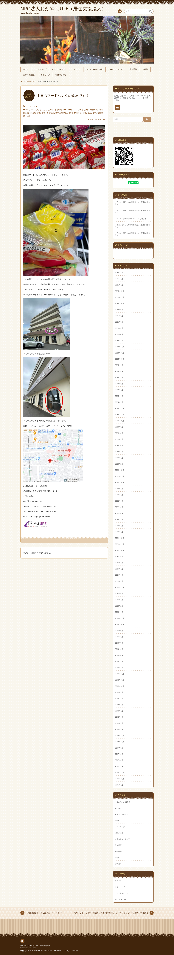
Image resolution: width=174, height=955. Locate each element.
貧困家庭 (77, 113)
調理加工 (64, 113)
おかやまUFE (60, 109)
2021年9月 (119, 556)
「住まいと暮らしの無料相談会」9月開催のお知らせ (132, 203)
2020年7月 (119, 600)
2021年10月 (119, 550)
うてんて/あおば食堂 (94, 69)
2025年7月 (119, 322)
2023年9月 (119, 427)
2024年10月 (119, 359)
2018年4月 (119, 717)
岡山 (101, 109)
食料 (94, 113)
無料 (57, 113)
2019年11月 (119, 618)
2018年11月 (119, 680)
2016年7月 (119, 785)
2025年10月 (119, 303)
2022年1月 (119, 532)
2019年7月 (119, 643)
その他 (117, 820)
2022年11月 (119, 476)
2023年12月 (119, 408)
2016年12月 (119, 772)
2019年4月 (119, 655)
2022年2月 (119, 526)
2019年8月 (119, 637)
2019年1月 (119, 667)
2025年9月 (119, 309)
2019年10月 (119, 624)
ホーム (26, 69)
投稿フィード (120, 887)
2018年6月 (119, 711)
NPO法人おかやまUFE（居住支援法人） (36, 945)
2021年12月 (119, 538)
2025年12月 (119, 291)
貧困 (71, 113)
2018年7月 (119, 704)
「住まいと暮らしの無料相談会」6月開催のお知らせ (132, 234)
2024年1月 (119, 402)
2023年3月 (119, 464)
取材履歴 (118, 845)
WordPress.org (120, 899)
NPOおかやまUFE (97, 119)
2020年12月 (119, 587)
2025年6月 (119, 328)
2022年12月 (119, 470)
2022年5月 (119, 507)
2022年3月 (119, 519)
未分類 (117, 857)
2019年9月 (119, 630)
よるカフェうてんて (116, 69)
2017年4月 (119, 760)
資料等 (145, 69)
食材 (28, 116)
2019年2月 (119, 661)
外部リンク (45, 75)
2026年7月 (119, 279)
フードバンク (31, 106)
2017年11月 (119, 742)
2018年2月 (119, 723)
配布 (84, 113)
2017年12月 (119, 735)
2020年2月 (119, 606)
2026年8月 (119, 272)
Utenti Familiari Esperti (28, 948)
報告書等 (118, 851)
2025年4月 (119, 334)
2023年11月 (119, 414)
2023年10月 (119, 421)
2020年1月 (119, 612)
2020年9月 (119, 593)
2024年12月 (119, 346)
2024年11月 (119, 353)
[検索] (147, 119)
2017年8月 (119, 754)
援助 (39, 113)
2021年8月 (119, 562)
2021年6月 (119, 569)
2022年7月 (119, 495)
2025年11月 (119, 297)
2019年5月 (119, 649)
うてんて (43, 109)
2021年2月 (119, 581)
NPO (27, 109)
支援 (44, 113)
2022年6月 (119, 501)
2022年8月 (119, 488)
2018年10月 (119, 686)
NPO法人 (34, 109)
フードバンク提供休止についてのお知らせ (130, 219)
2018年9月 (119, 692)
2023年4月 (119, 458)
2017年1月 (119, 766)
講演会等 (118, 864)
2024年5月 (119, 390)
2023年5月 (119, 451)
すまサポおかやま (59, 69)
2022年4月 (119, 513)
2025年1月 (119, 340)
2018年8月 (119, 698)
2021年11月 (119, 544)
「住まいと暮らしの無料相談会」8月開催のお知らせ (132, 211)
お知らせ (118, 808)
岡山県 (33, 113)
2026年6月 (119, 285)
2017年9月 (119, 748)
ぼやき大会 (119, 833)
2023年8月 (119, 433)
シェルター (76, 69)
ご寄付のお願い (29, 75)
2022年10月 (119, 482)
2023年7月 (119, 439)
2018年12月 (119, 674)
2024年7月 (119, 377)
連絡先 (120, 11)
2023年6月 (119, 445)
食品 (89, 113)
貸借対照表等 (60, 75)
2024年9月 (119, 365)
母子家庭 (50, 113)
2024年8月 (119, 371)
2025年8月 (119, 316)
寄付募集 (94, 109)
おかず (51, 109)
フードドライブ (40, 69)
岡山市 (26, 113)
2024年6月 (119, 384)
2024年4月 (119, 396)
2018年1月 (119, 729)
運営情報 (133, 69)
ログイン (118, 881)
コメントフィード (121, 893)
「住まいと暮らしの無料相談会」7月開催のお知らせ (132, 226)
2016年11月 (119, 779)
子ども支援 (84, 109)
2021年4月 (119, 575)
